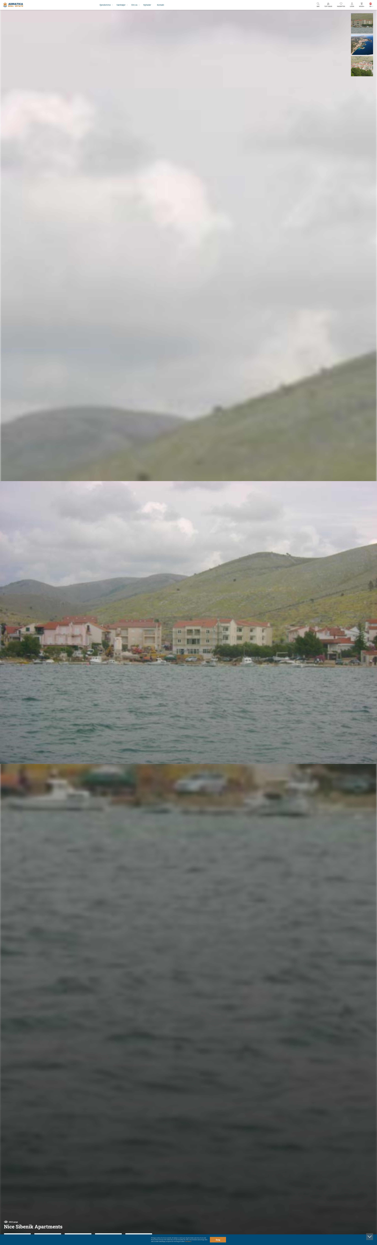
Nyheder (147, 5)
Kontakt (160, 5)
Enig (218, 1239)
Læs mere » (188, 1241)
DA (370, 6)
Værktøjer (121, 5)
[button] (362, 23)
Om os (134, 5)
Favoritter (341, 6)
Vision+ (361, 6)
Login (352, 6)
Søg (318, 6)
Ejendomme (105, 5)
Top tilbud (328, 6)
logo (13, 5)
